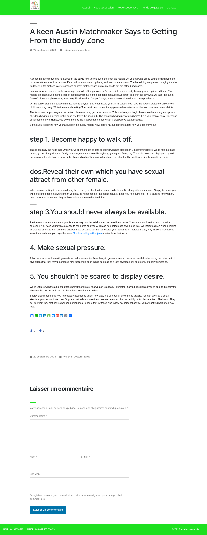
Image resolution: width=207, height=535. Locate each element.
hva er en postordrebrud (76, 356)
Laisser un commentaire (76, 50)
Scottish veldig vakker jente (88, 233)
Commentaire (38, 415)
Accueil (86, 7)
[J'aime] (31, 330)
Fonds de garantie (152, 7)
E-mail (85, 456)
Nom (33, 456)
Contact (171, 7)
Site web (35, 474)
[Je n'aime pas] (40, 330)
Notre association (103, 7)
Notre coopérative (127, 7)
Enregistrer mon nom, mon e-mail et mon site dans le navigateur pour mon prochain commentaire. (76, 497)
